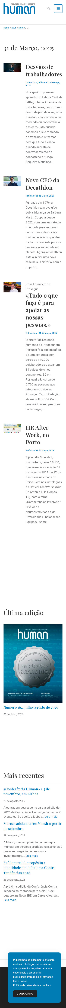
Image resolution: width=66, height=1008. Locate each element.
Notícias (30, 196)
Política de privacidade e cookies (32, 985)
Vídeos (42, 82)
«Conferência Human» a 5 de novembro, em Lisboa (27, 791)
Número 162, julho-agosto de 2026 (31, 707)
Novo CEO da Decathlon (42, 183)
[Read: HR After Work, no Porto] (12, 428)
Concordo (25, 993)
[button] (49, 8)
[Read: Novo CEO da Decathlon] (12, 181)
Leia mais (51, 816)
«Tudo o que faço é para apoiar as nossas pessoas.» (42, 309)
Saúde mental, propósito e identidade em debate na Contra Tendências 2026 (30, 867)
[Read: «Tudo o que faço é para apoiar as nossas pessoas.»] (12, 287)
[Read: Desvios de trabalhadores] (12, 67)
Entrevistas (31, 333)
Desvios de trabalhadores (44, 70)
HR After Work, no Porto (37, 435)
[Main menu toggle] (58, 8)
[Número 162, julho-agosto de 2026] (33, 663)
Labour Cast (31, 82)
